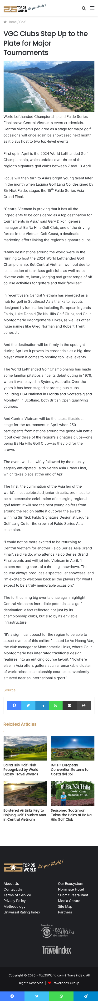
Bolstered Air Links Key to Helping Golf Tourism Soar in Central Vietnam (25, 815)
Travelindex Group (65, 983)
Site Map (65, 906)
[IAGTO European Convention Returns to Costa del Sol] (72, 748)
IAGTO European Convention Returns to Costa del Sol (69, 770)
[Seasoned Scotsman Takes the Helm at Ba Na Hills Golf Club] (72, 793)
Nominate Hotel (71, 889)
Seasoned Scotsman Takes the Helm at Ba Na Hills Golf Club (71, 815)
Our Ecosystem (70, 883)
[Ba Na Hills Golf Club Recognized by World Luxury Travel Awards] (25, 748)
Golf (22, 22)
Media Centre (69, 901)
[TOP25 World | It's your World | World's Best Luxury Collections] (25, 7)
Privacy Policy (15, 901)
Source (10, 690)
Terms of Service (17, 895)
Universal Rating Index (22, 912)
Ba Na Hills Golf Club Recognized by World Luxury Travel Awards (21, 770)
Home (12, 22)
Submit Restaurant (73, 895)
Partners (65, 912)
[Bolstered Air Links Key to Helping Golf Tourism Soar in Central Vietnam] (25, 793)
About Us (11, 883)
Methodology (14, 906)
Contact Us (13, 889)
